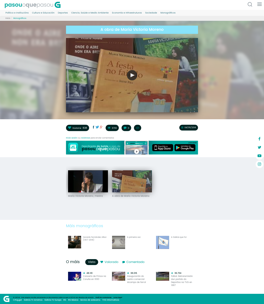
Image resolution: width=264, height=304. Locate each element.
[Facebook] (259, 139)
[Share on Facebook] (93, 127)
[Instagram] (259, 164)
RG (64, 300)
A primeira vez (134, 237)
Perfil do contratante (104, 297)
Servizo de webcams (90, 300)
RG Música (73, 300)
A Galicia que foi (178, 237)
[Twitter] (259, 147)
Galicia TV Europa (52, 300)
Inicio (8, 18)
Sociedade (151, 12)
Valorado (111, 262)
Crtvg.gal (17, 300)
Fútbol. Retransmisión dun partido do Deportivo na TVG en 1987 (182, 281)
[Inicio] (34, 5)
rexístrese (85, 137)
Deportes (63, 12)
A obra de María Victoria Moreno (130, 196)
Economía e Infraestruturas (127, 12)
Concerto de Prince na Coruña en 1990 (94, 278)
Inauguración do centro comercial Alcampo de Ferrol (136, 279)
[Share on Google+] (101, 127)
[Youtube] (259, 156)
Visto (92, 262)
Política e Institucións (17, 12)
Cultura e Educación (43, 12)
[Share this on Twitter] (97, 127)
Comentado (135, 262)
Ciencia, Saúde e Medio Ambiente (90, 12)
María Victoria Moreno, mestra (85, 196)
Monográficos (167, 12)
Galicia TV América (33, 300)
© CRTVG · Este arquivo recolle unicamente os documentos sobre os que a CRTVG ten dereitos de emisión (53, 297)
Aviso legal (117, 297)
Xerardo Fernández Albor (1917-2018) (95, 238)
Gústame (76, 128)
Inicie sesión (71, 137)
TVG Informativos (110, 300)
